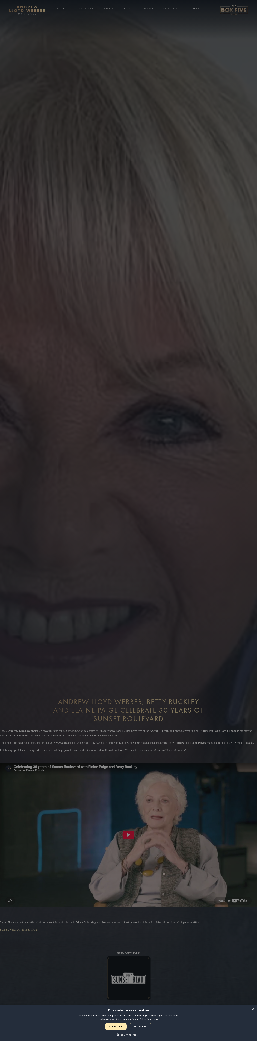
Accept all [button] (116, 1026)
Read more (153, 1019)
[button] (128, 1035)
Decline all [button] (140, 1026)
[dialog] (128, 1023)
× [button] (253, 1009)
